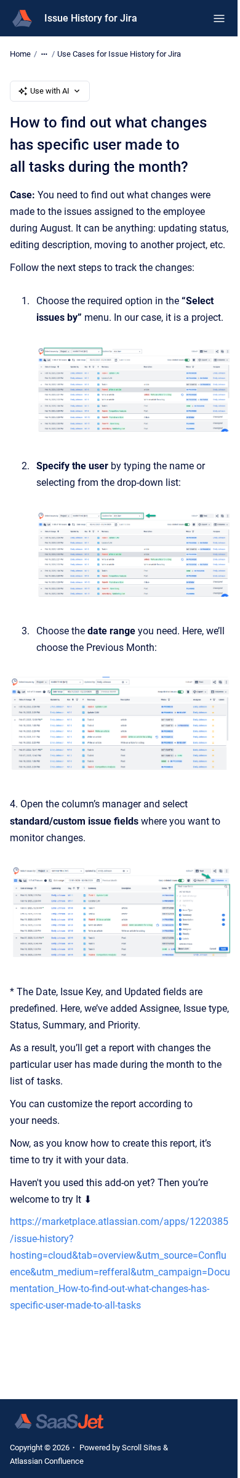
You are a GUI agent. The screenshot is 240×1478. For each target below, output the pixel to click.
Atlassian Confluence (47, 1461)
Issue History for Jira (90, 18)
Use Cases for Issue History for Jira (119, 54)
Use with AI (50, 90)
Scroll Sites (141, 1447)
